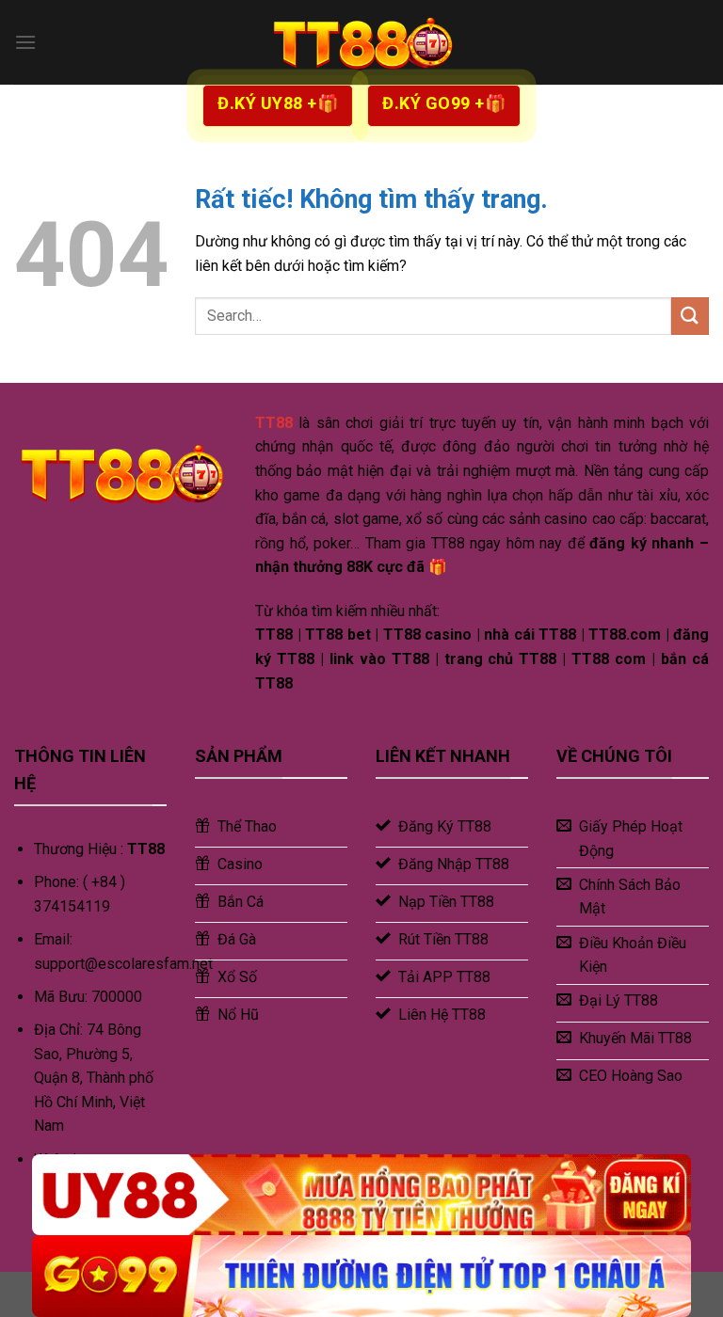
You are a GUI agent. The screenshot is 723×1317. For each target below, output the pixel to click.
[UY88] (361, 1195)
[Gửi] (690, 315)
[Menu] (25, 42)
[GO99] (361, 1276)
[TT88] (361, 42)
